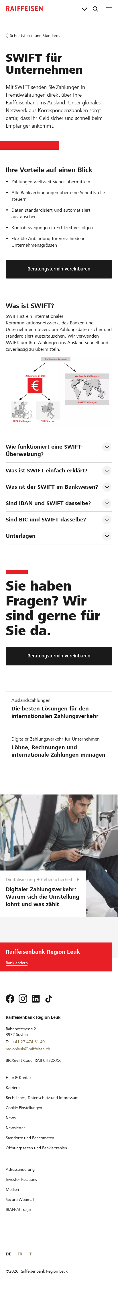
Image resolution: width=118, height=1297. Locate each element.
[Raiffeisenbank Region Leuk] (24, 8)
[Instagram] (23, 998)
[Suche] (95, 8)
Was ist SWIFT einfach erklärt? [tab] (46, 470)
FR (20, 1254)
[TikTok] (48, 998)
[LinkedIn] (36, 998)
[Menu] (109, 8)
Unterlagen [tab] (21, 536)
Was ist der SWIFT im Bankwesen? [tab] (52, 487)
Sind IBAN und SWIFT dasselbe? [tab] (48, 503)
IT (30, 1254)
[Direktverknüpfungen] (84, 8)
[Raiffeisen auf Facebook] (10, 998)
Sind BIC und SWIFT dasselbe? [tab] (46, 519)
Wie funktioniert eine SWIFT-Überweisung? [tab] (44, 450)
